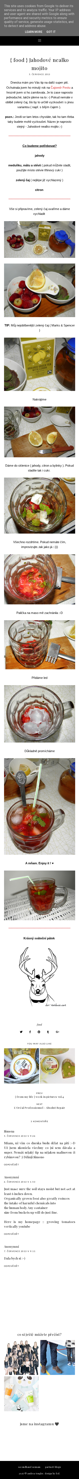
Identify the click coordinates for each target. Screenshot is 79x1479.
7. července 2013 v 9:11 (20, 1251)
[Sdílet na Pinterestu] (39, 1031)
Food (39, 1024)
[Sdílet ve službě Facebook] (30, 1031)
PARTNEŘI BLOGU (53, 1466)
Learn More (33, 31)
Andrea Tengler (35, 1473)
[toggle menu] (39, 40)
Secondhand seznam (29, 1466)
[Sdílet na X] (21, 1031)
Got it (51, 31)
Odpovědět (11, 1164)
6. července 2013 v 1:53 (20, 1182)
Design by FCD (52, 1473)
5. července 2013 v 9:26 (20, 1136)
